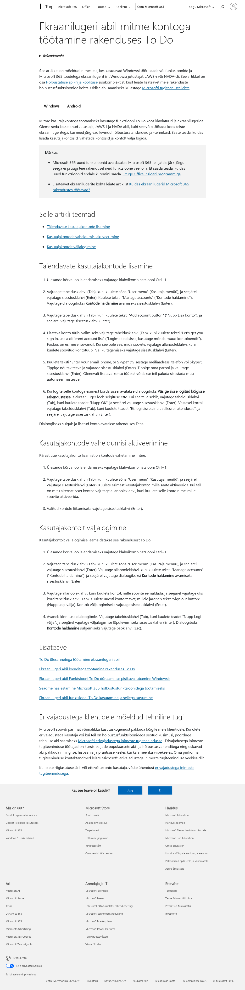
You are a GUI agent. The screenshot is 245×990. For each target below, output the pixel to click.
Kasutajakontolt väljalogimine (71, 246)
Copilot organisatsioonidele (22, 815)
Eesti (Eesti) (20, 958)
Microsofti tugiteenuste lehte (165, 87)
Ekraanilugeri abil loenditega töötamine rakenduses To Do (87, 668)
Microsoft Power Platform (100, 929)
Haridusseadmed (175, 822)
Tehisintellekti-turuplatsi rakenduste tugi (109, 906)
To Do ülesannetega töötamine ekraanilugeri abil (79, 659)
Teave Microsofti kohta (178, 898)
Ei (160, 790)
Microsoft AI (13, 890)
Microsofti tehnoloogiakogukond (104, 913)
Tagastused (92, 830)
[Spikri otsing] (222, 6)
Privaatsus (92, 981)
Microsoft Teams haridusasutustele (185, 830)
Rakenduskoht (53, 55)
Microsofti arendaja (96, 890)
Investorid (171, 913)
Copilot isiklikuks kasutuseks (22, 822)
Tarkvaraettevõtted (96, 936)
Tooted (101, 7)
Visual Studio (93, 944)
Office (86, 7)
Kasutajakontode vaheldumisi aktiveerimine (83, 236)
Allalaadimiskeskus (96, 822)
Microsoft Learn (94, 898)
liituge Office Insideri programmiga (151, 173)
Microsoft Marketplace (98, 921)
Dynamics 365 (14, 913)
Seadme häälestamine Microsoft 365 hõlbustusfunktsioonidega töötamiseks (102, 687)
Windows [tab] (52, 105)
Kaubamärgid (140, 981)
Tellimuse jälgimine (96, 838)
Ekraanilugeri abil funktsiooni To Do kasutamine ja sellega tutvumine (96, 697)
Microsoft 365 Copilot (18, 936)
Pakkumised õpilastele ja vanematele (186, 861)
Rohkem (121, 7)
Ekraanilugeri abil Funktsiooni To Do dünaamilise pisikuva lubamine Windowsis (104, 678)
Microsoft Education (177, 815)
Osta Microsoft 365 (150, 7)
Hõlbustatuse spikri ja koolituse (72, 81)
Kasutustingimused (115, 981)
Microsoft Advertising (18, 929)
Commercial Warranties (99, 853)
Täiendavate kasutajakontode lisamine (78, 226)
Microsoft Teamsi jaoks (19, 944)
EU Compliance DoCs (194, 981)
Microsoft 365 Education (179, 838)
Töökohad (171, 890)
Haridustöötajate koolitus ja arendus (186, 853)
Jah (130, 790)
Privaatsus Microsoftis (178, 906)
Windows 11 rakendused (20, 838)
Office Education (174, 845)
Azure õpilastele (174, 868)
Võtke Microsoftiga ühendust (62, 981)
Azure (9, 906)
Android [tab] (74, 105)
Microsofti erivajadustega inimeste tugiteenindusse (120, 740)
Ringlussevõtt (93, 845)
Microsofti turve (15, 898)
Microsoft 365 (67, 7)
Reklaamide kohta (165, 981)
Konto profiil (92, 815)
